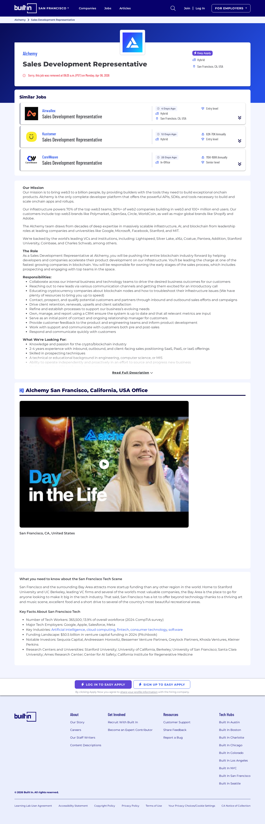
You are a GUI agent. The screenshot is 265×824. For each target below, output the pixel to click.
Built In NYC (228, 768)
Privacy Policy (130, 805)
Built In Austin (229, 722)
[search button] (173, 8)
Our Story (77, 722)
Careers (75, 730)
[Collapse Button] (240, 118)
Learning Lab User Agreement (33, 805)
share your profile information (139, 691)
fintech (123, 630)
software (176, 630)
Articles (125, 8)
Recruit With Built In (123, 722)
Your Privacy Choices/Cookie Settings (192, 805)
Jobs (107, 8)
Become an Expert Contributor (130, 730)
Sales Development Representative (72, 116)
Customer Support (176, 722)
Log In (200, 8)
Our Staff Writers (82, 737)
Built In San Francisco (235, 776)
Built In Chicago (230, 745)
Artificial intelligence (68, 630)
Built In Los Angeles (233, 760)
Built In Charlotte (231, 737)
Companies (87, 8)
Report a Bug (173, 737)
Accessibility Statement (73, 805)
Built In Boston (230, 730)
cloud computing (101, 630)
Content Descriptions (85, 745)
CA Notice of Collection (236, 805)
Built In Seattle (230, 783)
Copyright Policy (104, 805)
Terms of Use (154, 805)
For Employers (230, 8)
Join (187, 8)
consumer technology (148, 630)
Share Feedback (174, 730)
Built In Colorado (231, 753)
